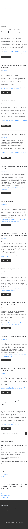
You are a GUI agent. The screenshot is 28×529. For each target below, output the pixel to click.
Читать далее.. (5, 92)
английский (6, 322)
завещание (23, 152)
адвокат (5, 354)
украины (18, 221)
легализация (17, 87)
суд (20, 88)
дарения (10, 387)
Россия (16, 53)
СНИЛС (19, 53)
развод (19, 219)
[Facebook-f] (11, 526)
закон (16, 288)
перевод (8, 324)
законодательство (10, 219)
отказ (13, 121)
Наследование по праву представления (10, 449)
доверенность (17, 51)
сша (23, 53)
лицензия (21, 354)
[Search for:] (12, 433)
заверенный (15, 354)
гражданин (10, 51)
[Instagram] (14, 526)
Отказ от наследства (8, 101)
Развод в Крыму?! (7, 201)
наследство (3, 121)
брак (4, 219)
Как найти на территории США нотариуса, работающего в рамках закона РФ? (14, 403)
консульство (11, 87)
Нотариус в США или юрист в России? (14, 336)
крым (16, 219)
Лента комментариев (5, 495)
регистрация (9, 88)
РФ (15, 424)
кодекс (22, 51)
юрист (11, 356)
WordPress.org (4, 497)
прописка (3, 88)
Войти (2, 492)
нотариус (8, 53)
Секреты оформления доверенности (13, 32)
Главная (2, 26)
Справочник (4, 34)
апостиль (5, 51)
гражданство (12, 288)
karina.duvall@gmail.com (6, 510)
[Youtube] (17, 526)
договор (21, 387)
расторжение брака (5, 221)
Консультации (5, 204)
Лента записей (4, 493)
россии (12, 53)
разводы (23, 219)
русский (16, 324)
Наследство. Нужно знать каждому (13, 134)
